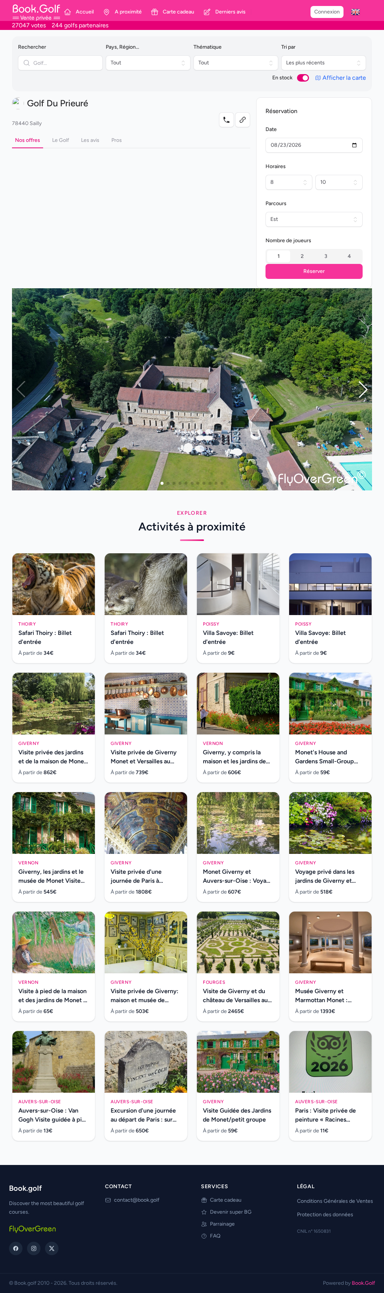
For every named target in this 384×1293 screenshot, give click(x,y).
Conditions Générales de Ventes (335, 1201)
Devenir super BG (231, 1212)
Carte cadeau (226, 1200)
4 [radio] (349, 256)
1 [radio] (279, 256)
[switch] (303, 78)
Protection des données (325, 1214)
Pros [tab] (116, 140)
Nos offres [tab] (27, 140)
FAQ (215, 1236)
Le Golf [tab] (60, 140)
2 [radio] (302, 256)
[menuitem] (355, 11)
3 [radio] (325, 256)
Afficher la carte (344, 77)
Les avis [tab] (90, 140)
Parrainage (222, 1224)
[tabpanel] (131, 154)
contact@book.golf (136, 1200)
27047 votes (29, 25)
